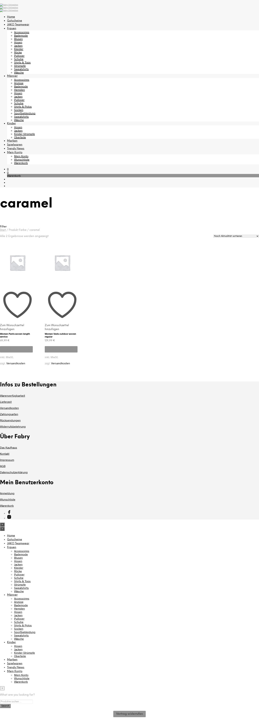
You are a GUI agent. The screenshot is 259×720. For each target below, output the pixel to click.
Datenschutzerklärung (14, 472)
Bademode (21, 35)
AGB (2, 466)
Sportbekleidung (24, 113)
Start (3, 230)
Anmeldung (7, 493)
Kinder (11, 123)
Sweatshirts (21, 69)
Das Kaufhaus (8, 447)
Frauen (11, 28)
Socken (18, 109)
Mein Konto (14, 152)
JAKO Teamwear (18, 24)
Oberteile (20, 137)
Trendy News (15, 148)
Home (11, 16)
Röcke (18, 52)
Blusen (18, 38)
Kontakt (4, 453)
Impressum (7, 459)
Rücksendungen (10, 420)
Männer (12, 76)
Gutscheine (14, 20)
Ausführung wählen (16, 349)
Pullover (19, 55)
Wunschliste (21, 159)
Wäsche (19, 72)
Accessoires (21, 32)
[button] (8, 169)
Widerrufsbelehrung (13, 426)
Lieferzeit (6, 401)
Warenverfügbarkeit (12, 395)
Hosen (18, 42)
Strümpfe (20, 65)
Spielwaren (14, 144)
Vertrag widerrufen (129, 713)
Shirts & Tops (22, 62)
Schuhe (18, 59)
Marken (12, 140)
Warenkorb (21, 162)
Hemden (19, 89)
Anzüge (18, 83)
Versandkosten (15, 363)
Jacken (18, 45)
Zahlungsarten (9, 414)
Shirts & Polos (23, 106)
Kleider (18, 49)
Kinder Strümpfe (24, 133)
